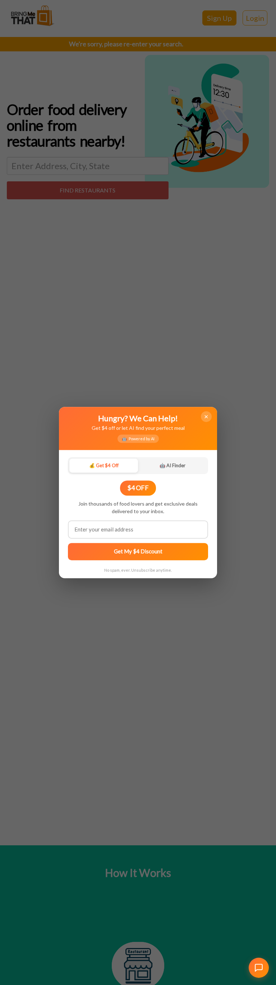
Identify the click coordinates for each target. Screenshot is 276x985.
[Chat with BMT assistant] (259, 968)
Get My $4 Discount (138, 551)
